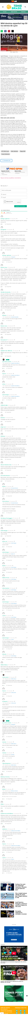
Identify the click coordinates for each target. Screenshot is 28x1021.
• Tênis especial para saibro (5, 173)
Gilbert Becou (13, 678)
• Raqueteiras (4, 174)
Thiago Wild (22, 151)
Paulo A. (12, 859)
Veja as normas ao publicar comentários (11, 178)
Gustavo (12, 754)
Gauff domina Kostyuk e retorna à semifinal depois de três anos (21, 904)
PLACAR (4, 11)
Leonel (12, 639)
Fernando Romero (14, 488)
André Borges (13, 543)
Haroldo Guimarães (14, 317)
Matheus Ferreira (14, 790)
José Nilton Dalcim (6, 361)
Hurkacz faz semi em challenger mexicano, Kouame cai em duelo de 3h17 (21, 887)
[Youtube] (17, 1013)
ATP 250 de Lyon (5, 151)
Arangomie (13, 257)
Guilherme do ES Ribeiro (15, 830)
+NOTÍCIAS (23, 11)
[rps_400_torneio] (14, 19)
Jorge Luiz (13, 553)
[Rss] (25, 1013)
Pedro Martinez (14, 151)
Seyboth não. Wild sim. (15, 363)
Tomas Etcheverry (5, 154)
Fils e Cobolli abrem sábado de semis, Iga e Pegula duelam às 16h (21, 895)
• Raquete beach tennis (20, 172)
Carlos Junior (13, 692)
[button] (3, 7)
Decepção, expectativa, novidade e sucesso (21, 912)
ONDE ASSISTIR (14, 11)
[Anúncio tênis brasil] (14, 942)
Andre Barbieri (14, 603)
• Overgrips (17, 173)
